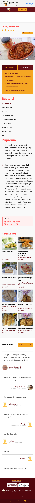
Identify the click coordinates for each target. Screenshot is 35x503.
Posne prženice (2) (25, 301)
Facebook (5, 496)
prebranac (22, 224)
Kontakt (14, 492)
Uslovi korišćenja (26, 490)
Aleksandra (13, 404)
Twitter (11, 496)
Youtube (16, 496)
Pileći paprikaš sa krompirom (14, 90)
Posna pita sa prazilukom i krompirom (25, 249)
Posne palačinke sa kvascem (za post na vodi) (25, 275)
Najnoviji (25, 67)
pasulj (18, 221)
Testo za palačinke (11, 73)
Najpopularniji (9, 67)
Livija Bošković (20, 387)
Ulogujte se (22, 9)
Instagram (22, 496)
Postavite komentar (25, 345)
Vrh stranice (16, 481)
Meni (17, 500)
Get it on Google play (23, 485)
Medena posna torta (9, 275)
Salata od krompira (9, 249)
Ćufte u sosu (9, 80)
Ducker (23, 458)
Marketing (8, 492)
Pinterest (28, 496)
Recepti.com (3, 491)
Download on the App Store (12, 485)
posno (9, 221)
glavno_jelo (10, 224)
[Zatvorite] (1, 3)
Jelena (11, 441)
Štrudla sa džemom (11, 87)
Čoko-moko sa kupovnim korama (16, 83)
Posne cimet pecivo (9, 323)
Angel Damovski (15, 367)
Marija (23, 424)
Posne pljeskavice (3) (25, 323)
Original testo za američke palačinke (17, 76)
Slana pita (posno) (9, 301)
